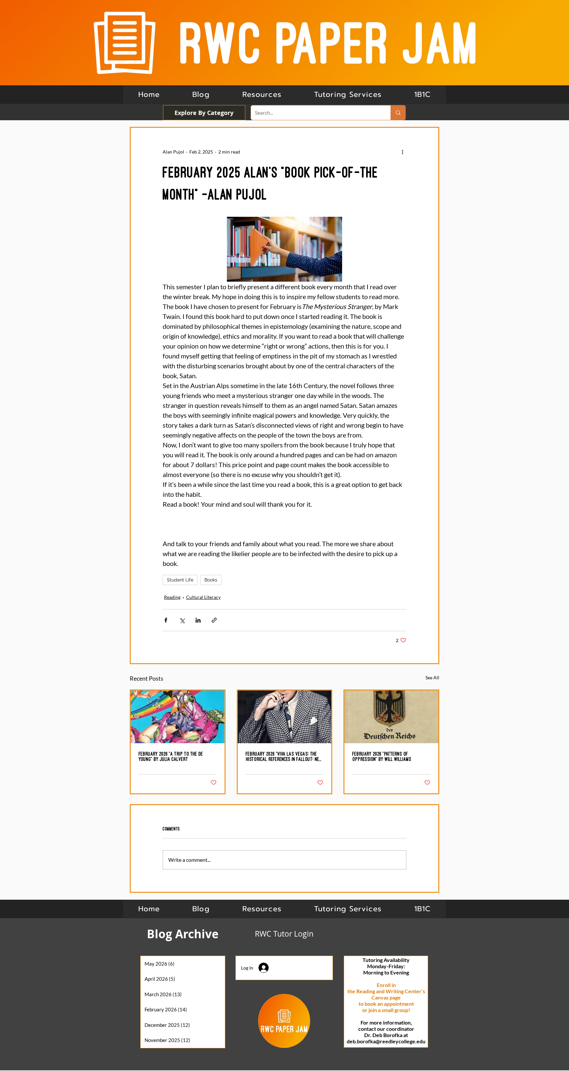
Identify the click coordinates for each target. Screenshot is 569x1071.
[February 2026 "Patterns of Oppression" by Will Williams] (391, 717)
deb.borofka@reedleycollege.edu (386, 1041)
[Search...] (398, 112)
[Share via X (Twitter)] (182, 620)
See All (432, 677)
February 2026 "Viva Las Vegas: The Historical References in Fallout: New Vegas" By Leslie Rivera (284, 757)
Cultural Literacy (203, 597)
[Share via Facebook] (166, 620)
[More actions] (402, 151)
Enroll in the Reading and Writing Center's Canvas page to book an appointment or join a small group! (386, 997)
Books (210, 579)
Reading (172, 597)
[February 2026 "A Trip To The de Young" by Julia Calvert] (178, 717)
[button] (422, 94)
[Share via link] (214, 620)
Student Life (180, 579)
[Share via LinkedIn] (198, 620)
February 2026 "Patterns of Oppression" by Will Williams (381, 756)
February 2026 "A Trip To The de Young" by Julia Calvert (171, 756)
